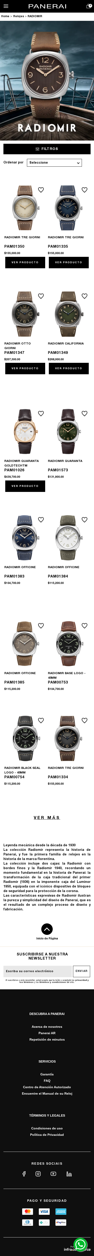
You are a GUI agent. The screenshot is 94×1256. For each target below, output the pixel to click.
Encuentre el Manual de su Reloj (47, 1093)
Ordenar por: (13, 162)
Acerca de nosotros (47, 1026)
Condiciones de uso (47, 1128)
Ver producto (25, 262)
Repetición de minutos (47, 1039)
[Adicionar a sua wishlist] (41, 190)
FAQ (47, 1080)
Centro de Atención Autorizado (47, 1087)
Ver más (47, 818)
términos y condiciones (52, 982)
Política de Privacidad (47, 1135)
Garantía (47, 1074)
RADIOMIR (35, 16)
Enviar (82, 971)
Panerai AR (47, 1033)
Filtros (50, 149)
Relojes (18, 16)
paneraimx (5, 17)
